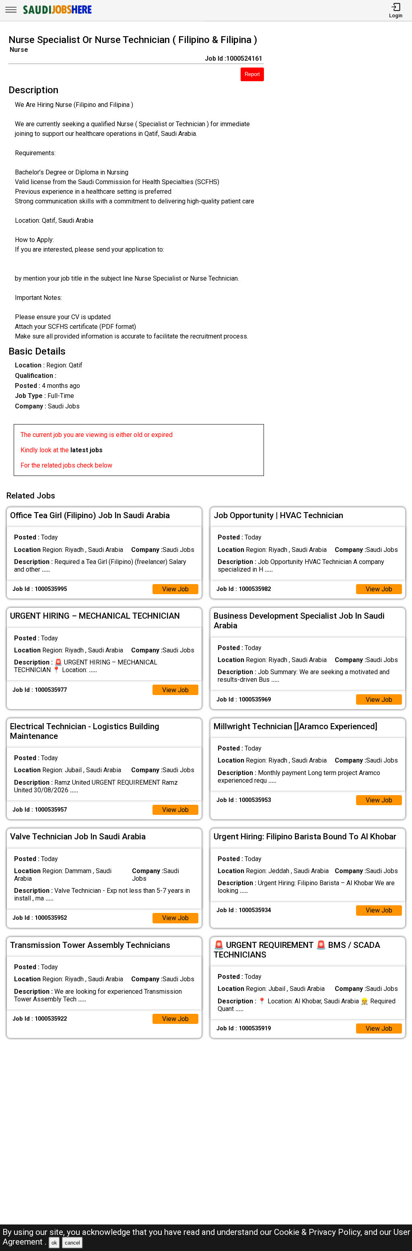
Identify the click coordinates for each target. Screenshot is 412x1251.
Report (252, 74)
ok (54, 1243)
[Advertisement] (343, 257)
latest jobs (86, 450)
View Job (175, 589)
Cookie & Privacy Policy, (319, 1232)
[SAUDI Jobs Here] (57, 14)
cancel (72, 1243)
